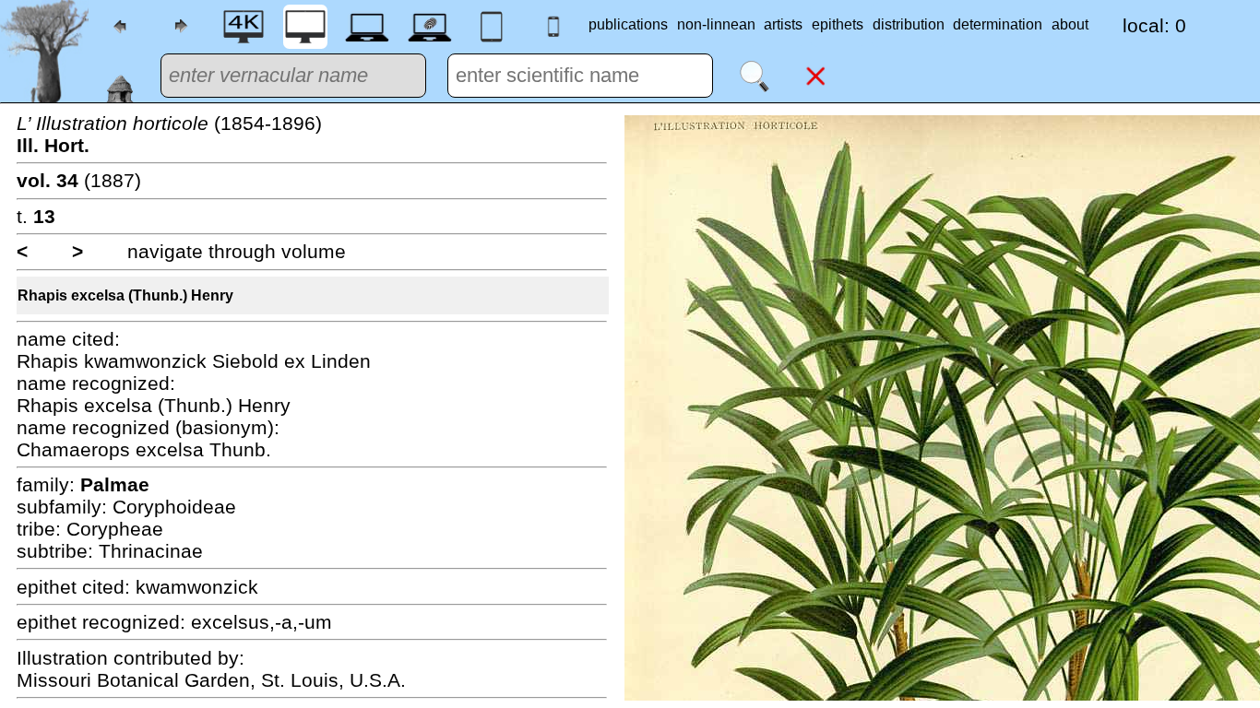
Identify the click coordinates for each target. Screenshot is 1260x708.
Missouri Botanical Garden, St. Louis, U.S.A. (211, 679)
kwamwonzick (197, 586)
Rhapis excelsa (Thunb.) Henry (125, 295)
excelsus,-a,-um (261, 621)
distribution (909, 24)
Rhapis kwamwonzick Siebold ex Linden (194, 361)
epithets (837, 24)
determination (997, 24)
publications (628, 24)
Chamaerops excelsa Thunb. (144, 449)
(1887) (79, 180)
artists (783, 24)
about (1070, 24)
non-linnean (716, 24)
